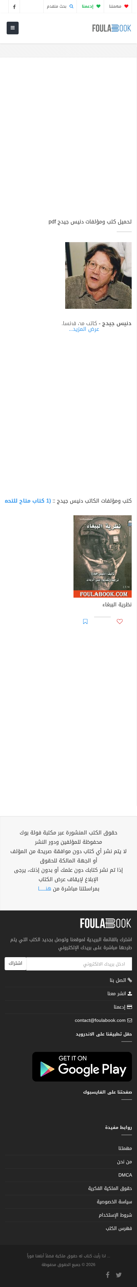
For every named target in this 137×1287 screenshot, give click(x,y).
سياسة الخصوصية (114, 1201)
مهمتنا (116, 6)
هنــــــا (44, 888)
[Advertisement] (68, 140)
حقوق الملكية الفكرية (110, 1188)
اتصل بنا (119, 981)
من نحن (124, 1161)
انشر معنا (117, 993)
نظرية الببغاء (117, 605)
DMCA (125, 1175)
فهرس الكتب (119, 1228)
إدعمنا (120, 1007)
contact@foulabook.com (100, 1020)
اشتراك (15, 963)
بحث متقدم (57, 6)
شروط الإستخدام (115, 1215)
